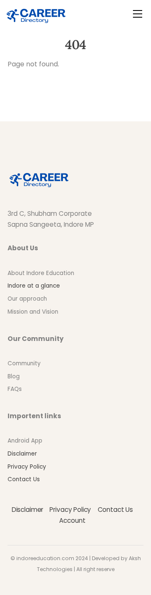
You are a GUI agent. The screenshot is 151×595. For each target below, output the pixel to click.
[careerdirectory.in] (36, 14)
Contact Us (24, 479)
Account (72, 520)
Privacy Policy (27, 467)
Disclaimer (22, 454)
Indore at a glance (34, 286)
